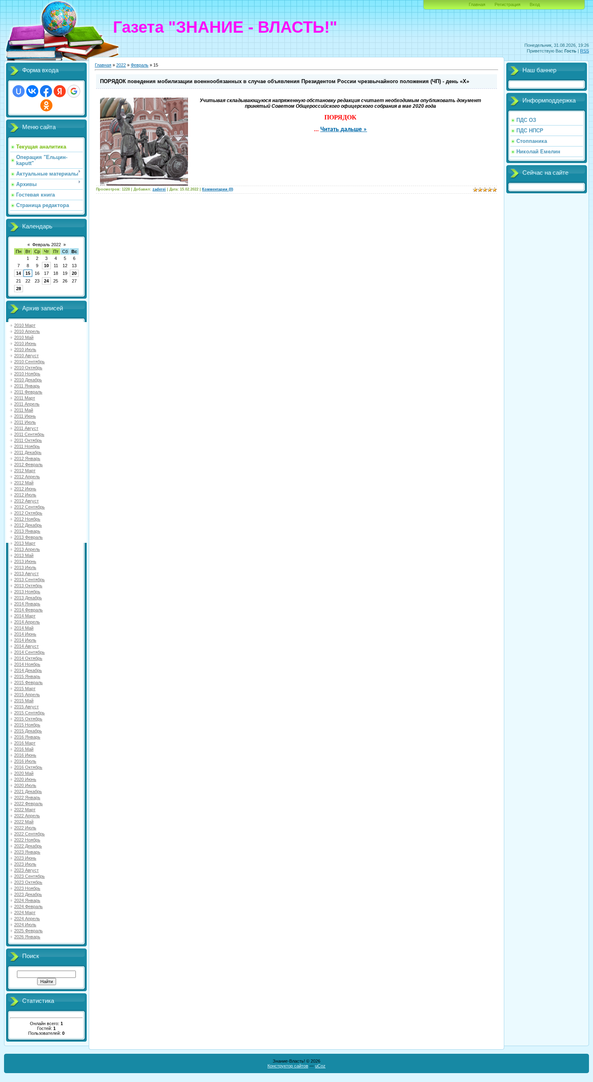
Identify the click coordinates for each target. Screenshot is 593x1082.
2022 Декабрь (28, 845)
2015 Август (26, 706)
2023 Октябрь (28, 882)
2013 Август (26, 573)
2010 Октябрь (28, 367)
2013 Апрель (27, 549)
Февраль (139, 65)
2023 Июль (25, 864)
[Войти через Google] (73, 91)
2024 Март (24, 912)
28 (18, 288)
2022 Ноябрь (27, 839)
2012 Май (23, 482)
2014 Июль (25, 640)
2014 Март (24, 615)
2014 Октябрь (28, 658)
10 (46, 265)
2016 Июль (25, 761)
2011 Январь (27, 385)
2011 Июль (25, 422)
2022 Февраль (28, 803)
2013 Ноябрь (27, 591)
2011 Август (26, 428)
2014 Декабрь (28, 670)
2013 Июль (25, 567)
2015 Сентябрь (29, 712)
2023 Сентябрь (29, 876)
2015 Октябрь (28, 718)
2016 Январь (27, 737)
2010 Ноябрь (27, 373)
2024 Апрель (27, 918)
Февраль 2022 (46, 244)
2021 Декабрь (28, 791)
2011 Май (23, 410)
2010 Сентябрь (29, 361)
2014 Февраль (28, 609)
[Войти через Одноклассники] (46, 105)
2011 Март (24, 398)
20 (74, 273)
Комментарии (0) (217, 189)
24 (46, 280)
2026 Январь (27, 936)
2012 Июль (25, 494)
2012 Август (26, 500)
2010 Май (23, 337)
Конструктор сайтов (287, 1065)
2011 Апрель (27, 404)
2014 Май (23, 628)
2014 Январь (27, 603)
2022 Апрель (27, 815)
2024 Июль (25, 924)
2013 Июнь (25, 561)
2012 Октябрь (28, 513)
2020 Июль (25, 785)
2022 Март (24, 809)
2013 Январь (27, 531)
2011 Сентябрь (29, 434)
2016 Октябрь (28, 767)
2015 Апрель (27, 694)
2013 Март (24, 543)
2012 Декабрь (28, 525)
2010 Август (26, 355)
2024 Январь (27, 900)
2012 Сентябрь (29, 506)
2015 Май (23, 700)
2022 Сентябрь (29, 833)
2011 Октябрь (28, 440)
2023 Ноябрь (27, 888)
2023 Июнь (25, 858)
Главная (477, 4)
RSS (584, 50)
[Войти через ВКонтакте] (32, 91)
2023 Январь (27, 852)
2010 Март (24, 325)
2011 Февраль (28, 391)
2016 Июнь (25, 755)
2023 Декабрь (28, 894)
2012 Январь (27, 458)
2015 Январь (27, 676)
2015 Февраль (28, 682)
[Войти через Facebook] (46, 91)
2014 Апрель (27, 621)
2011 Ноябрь (27, 446)
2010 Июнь (25, 343)
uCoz (320, 1065)
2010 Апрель (27, 331)
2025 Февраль (28, 930)
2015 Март (24, 688)
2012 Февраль (28, 464)
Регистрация (507, 4)
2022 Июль (25, 827)
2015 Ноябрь (27, 724)
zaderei (159, 189)
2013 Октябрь (28, 585)
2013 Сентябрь (29, 579)
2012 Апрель (27, 476)
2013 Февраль (28, 537)
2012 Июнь (25, 488)
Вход (535, 4)
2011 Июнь (25, 416)
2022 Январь (27, 797)
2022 (121, 65)
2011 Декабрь (28, 452)
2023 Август (26, 870)
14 (18, 273)
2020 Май (23, 773)
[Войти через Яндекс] (60, 91)
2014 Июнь (25, 634)
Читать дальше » (343, 129)
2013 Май (23, 555)
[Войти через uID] (19, 91)
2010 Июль (25, 349)
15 (27, 273)
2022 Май (23, 821)
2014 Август (26, 646)
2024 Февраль (28, 906)
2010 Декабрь (28, 379)
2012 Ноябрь (27, 519)
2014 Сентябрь (29, 652)
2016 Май (23, 749)
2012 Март (24, 470)
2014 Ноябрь (27, 664)
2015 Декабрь (28, 730)
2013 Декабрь (28, 597)
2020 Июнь (25, 779)
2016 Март (24, 743)
